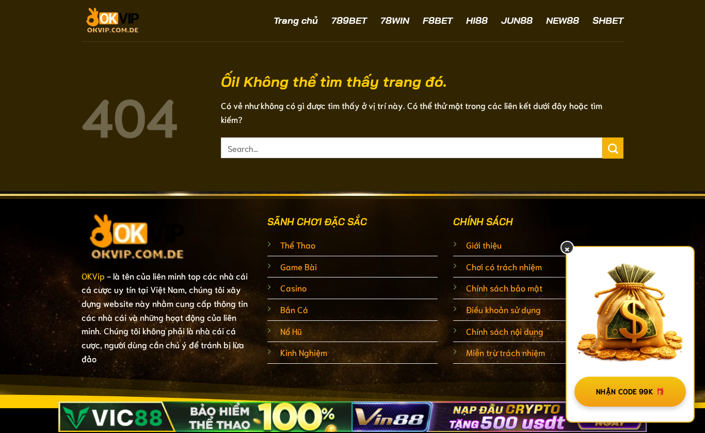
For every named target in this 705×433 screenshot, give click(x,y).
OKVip (93, 275)
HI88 (477, 20)
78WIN (394, 20)
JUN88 (517, 20)
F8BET (438, 20)
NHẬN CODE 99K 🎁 (630, 391)
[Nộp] (612, 148)
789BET (349, 20)
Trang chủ (296, 20)
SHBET (607, 20)
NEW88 (562, 20)
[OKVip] (141, 21)
